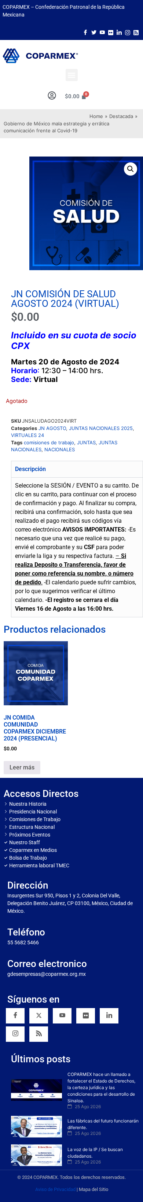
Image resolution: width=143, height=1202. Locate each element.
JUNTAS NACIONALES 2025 (101, 428)
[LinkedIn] (119, 32)
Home (96, 116)
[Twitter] (94, 32)
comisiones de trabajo (49, 442)
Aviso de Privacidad (55, 1189)
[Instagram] (127, 32)
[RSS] (38, 1034)
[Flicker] (110, 32)
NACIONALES (59, 449)
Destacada (121, 116)
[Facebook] (85, 32)
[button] (72, 75)
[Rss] (136, 32)
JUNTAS (86, 442)
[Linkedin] (109, 1015)
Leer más (22, 767)
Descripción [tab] (30, 469)
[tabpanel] (77, 547)
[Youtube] (102, 32)
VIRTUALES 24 (27, 435)
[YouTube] (62, 1015)
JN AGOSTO (52, 428)
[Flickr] (85, 1015)
